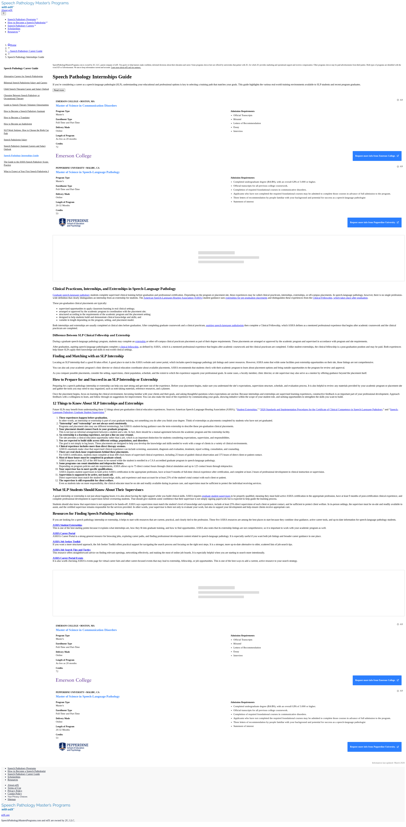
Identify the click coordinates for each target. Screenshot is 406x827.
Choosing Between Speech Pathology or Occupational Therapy (22, 97)
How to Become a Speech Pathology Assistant (24, 111)
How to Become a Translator (17, 117)
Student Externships (247, 409)
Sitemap (12, 799)
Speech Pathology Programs (22, 768)
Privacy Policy (15, 790)
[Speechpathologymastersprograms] (36, 7)
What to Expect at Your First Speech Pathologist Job (27, 171)
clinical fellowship (129, 346)
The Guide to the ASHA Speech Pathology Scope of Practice (27, 163)
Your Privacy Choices (17, 796)
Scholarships (14, 777)
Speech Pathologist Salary (15, 140)
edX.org (5, 815)
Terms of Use (14, 788)
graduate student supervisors (216, 496)
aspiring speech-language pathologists (225, 325)
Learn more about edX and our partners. (126, 67)
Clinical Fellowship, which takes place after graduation (340, 297)
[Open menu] (3, 13)
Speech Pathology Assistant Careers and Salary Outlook (25, 147)
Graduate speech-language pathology (71, 295)
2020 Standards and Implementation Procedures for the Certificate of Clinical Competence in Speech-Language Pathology (321, 409)
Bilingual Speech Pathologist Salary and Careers (25, 83)
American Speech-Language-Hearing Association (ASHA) (173, 297)
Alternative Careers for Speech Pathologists (23, 76)
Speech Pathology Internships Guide (21, 155)
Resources (13, 779)
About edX (7, 10)
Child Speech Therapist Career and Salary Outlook (26, 89)
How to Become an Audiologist (18, 124)
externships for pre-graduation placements (246, 297)
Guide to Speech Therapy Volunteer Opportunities (26, 105)
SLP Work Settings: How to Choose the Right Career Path (27, 132)
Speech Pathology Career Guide (24, 774)
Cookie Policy (15, 793)
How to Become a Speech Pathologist (27, 771)
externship (140, 341)
